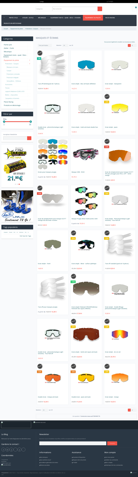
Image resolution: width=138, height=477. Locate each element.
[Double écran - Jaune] (86, 379)
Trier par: (41, 45)
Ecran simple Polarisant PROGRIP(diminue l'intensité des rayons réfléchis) (84, 307)
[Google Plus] (11, 449)
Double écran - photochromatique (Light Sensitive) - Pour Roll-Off (50, 352)
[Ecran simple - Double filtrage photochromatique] (119, 289)
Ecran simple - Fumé (44, 263)
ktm (14, 232)
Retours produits (45, 465)
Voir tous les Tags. (25, 236)
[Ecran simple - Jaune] (119, 109)
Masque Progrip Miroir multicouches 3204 (84, 219)
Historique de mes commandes (114, 465)
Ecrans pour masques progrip (47, 172)
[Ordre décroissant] (53, 45)
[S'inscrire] (29, 138)
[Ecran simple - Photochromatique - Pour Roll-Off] (119, 200)
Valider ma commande (111, 460)
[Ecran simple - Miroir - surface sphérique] (86, 245)
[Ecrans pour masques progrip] (52, 154)
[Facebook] (3, 449)
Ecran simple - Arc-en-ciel (112, 352)
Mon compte (108, 462)
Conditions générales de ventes (49, 462)
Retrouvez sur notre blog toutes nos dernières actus (16, 439)
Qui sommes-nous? (45, 460)
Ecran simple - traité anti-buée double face (85, 127)
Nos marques (44, 457)
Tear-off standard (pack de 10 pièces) (117, 263)
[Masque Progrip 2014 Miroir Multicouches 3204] (86, 200)
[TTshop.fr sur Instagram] (16, 449)
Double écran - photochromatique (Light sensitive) (50, 128)
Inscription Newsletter (10, 134)
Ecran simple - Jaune (111, 127)
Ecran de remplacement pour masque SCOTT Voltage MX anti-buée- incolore (52, 219)
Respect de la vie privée (79, 460)
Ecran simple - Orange (112, 397)
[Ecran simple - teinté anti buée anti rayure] (86, 334)
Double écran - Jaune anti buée (81, 397)
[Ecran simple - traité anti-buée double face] (86, 109)
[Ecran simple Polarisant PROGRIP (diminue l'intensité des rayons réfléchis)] (86, 289)
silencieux (21, 232)
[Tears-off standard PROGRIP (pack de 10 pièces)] (119, 245)
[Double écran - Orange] (52, 379)
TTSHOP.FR (4, 473)
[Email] (20, 449)
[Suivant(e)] (135, 45)
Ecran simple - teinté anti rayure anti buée (84, 352)
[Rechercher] (100, 9)
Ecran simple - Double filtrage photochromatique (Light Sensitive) (116, 307)
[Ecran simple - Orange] (119, 379)
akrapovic (6, 232)
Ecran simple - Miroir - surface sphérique (84, 263)
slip (25, 232)
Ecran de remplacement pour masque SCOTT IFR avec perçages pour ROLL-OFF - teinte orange (119, 173)
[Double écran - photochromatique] (52, 109)
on (17, 232)
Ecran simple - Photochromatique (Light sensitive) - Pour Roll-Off (117, 219)
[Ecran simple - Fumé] (52, 245)
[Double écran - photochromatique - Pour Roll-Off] (52, 334)
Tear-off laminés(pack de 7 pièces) (48, 84)
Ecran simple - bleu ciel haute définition (84, 84)
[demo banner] (15, 147)
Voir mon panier (109, 457)
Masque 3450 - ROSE (78, 172)
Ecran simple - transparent (113, 84)
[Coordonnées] (6, 465)
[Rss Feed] (23, 449)
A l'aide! (75, 462)
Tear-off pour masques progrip (47, 307)
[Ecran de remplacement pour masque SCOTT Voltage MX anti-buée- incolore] (52, 200)
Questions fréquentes (79, 457)
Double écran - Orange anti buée (48, 397)
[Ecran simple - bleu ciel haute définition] (86, 66)
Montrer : (59, 45)
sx (28, 232)
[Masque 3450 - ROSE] (86, 154)
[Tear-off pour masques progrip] (52, 289)
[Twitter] (7, 449)
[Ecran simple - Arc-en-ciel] (119, 334)
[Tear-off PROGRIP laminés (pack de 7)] (52, 66)
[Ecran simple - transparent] (119, 66)
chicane (10, 232)
